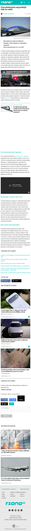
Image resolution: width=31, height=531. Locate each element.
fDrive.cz (22, 494)
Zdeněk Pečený (4, 483)
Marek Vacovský (5, 455)
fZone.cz (22, 496)
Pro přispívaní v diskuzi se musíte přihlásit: (10, 394)
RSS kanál (12, 496)
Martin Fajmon (4, 376)
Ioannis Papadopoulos (6, 317)
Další (11, 404)
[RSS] (21, 510)
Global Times (7, 98)
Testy (3, 492)
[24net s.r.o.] (15, 527)
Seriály (3, 496)
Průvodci (4, 498)
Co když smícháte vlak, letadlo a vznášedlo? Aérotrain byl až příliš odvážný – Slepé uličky (15, 269)
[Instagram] (18, 510)
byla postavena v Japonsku (21, 156)
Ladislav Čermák (5, 346)
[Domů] (6, 2)
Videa (3, 494)
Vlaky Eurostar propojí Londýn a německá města (13, 263)
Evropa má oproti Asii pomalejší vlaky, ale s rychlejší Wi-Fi (15, 266)
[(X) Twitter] (12, 510)
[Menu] (29, 3)
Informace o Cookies (15, 516)
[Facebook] (9, 510)
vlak (7, 277)
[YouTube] (15, 510)
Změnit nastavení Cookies (15, 517)
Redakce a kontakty (15, 492)
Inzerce (12, 494)
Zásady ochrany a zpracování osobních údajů (15, 519)
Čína (4, 277)
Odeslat (6, 416)
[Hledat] (24, 3)
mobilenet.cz (23, 492)
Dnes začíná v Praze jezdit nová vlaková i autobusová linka (15, 272)
